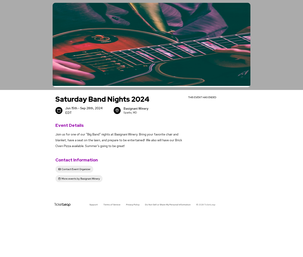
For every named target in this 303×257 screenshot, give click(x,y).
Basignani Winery (81, 178)
